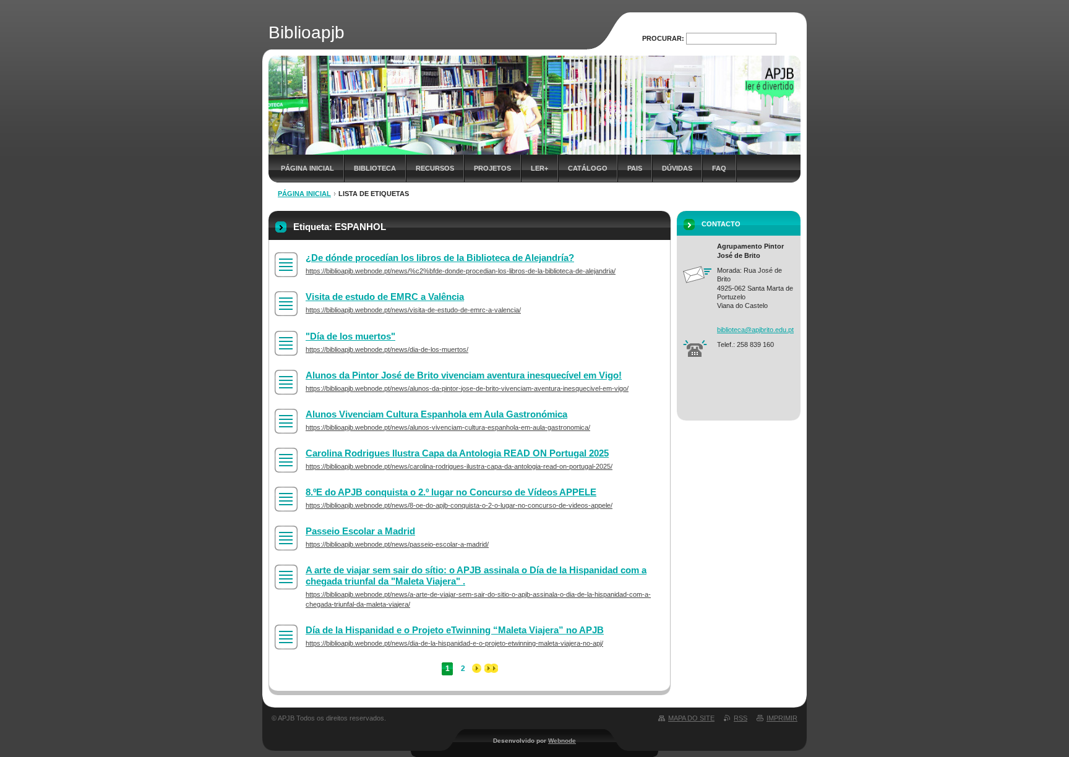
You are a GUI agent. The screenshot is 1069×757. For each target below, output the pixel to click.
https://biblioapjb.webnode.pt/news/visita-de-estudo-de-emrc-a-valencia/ (413, 310)
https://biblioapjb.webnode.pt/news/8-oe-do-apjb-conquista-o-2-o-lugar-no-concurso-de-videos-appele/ (459, 505)
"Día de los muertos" (350, 336)
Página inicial (307, 168)
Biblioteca (375, 168)
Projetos (492, 168)
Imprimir (781, 718)
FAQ (719, 168)
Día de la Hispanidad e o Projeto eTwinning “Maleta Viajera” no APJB (455, 630)
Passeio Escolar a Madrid (360, 531)
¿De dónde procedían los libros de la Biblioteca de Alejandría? (440, 257)
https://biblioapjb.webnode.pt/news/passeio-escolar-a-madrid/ (397, 544)
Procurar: (663, 38)
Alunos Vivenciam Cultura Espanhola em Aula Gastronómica (436, 414)
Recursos (435, 168)
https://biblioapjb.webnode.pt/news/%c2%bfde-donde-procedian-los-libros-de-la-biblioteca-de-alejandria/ (461, 271)
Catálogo (587, 168)
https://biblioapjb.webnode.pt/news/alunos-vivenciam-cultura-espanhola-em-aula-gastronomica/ (448, 427)
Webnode (562, 740)
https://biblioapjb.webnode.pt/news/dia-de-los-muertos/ (387, 349)
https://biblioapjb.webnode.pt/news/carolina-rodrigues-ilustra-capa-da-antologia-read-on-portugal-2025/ (459, 466)
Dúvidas (677, 168)
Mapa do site (691, 718)
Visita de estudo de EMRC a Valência (385, 296)
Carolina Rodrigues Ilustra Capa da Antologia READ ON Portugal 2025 (457, 453)
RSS (740, 718)
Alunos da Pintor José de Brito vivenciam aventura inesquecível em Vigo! (464, 375)
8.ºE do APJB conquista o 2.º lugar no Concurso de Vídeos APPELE (451, 492)
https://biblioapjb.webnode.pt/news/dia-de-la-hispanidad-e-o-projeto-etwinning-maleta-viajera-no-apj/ (454, 643)
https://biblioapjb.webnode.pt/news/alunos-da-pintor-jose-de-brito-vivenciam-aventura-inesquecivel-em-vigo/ (467, 388)
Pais (634, 168)
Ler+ (539, 168)
